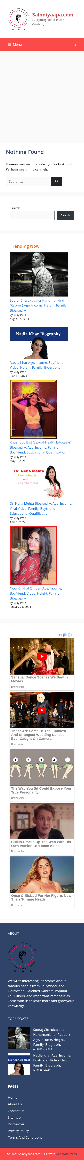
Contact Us (16, 1110)
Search (15, 208)
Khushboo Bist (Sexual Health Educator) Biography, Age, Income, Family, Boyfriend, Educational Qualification (40, 447)
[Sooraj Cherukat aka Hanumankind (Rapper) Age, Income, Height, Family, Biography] (39, 275)
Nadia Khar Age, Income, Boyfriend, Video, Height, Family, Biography (52, 1060)
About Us (15, 1104)
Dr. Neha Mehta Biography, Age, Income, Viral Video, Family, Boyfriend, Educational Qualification (41, 508)
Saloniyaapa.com (52, 14)
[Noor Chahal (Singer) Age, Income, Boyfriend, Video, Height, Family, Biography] (33, 556)
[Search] (56, 181)
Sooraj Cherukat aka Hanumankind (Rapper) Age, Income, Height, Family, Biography (38, 305)
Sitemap (14, 1117)
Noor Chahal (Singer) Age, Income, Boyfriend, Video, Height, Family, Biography (36, 593)
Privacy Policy (18, 1130)
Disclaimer (16, 1124)
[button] (74, 44)
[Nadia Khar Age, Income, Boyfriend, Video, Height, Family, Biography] (39, 341)
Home (12, 1097)
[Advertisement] (42, 95)
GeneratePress (66, 1154)
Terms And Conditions (25, 1137)
